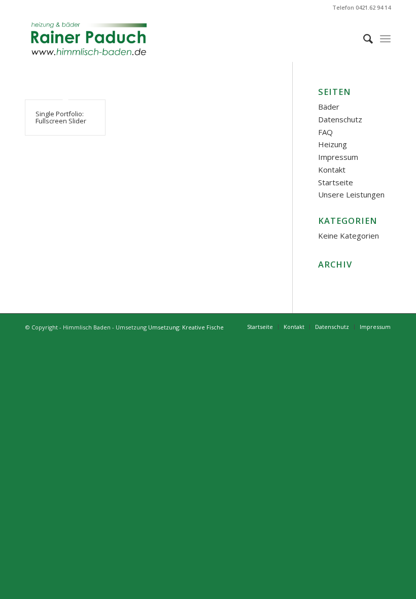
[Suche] (363, 38)
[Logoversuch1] (89, 38)
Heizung (332, 144)
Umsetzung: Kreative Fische (186, 327)
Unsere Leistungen (351, 194)
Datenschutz (340, 119)
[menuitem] (363, 38)
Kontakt (331, 169)
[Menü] (385, 38)
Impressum (338, 157)
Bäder (328, 107)
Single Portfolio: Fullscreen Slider (61, 117)
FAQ (325, 132)
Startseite (335, 182)
